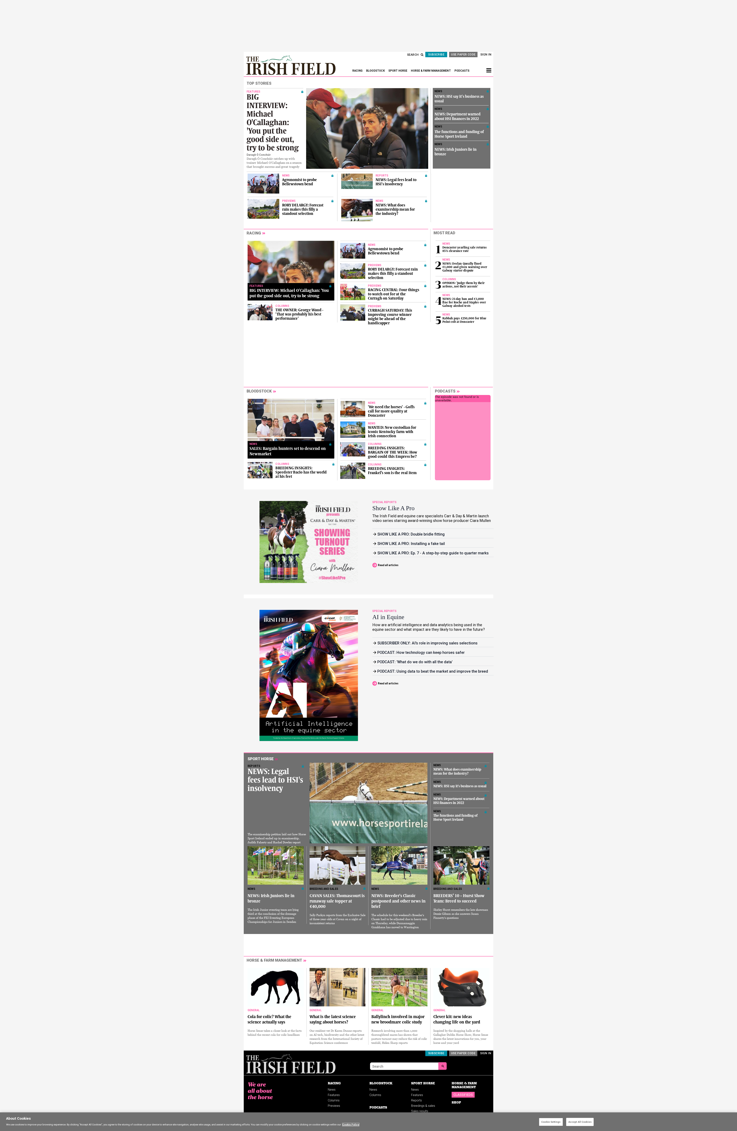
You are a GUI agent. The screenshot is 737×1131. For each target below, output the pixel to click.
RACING (357, 70)
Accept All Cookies (580, 1121)
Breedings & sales (423, 1106)
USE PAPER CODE (463, 54)
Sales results (419, 1111)
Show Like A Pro (393, 508)
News (331, 1089)
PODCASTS (462, 70)
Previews (334, 1106)
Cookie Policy (350, 1124)
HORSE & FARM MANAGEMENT (431, 70)
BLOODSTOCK (375, 70)
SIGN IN (485, 54)
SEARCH (413, 54)
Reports (416, 1100)
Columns (334, 1100)
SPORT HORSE (398, 70)
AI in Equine (388, 617)
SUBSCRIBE (436, 54)
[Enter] (442, 1066)
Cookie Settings (550, 1121)
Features (334, 1095)
